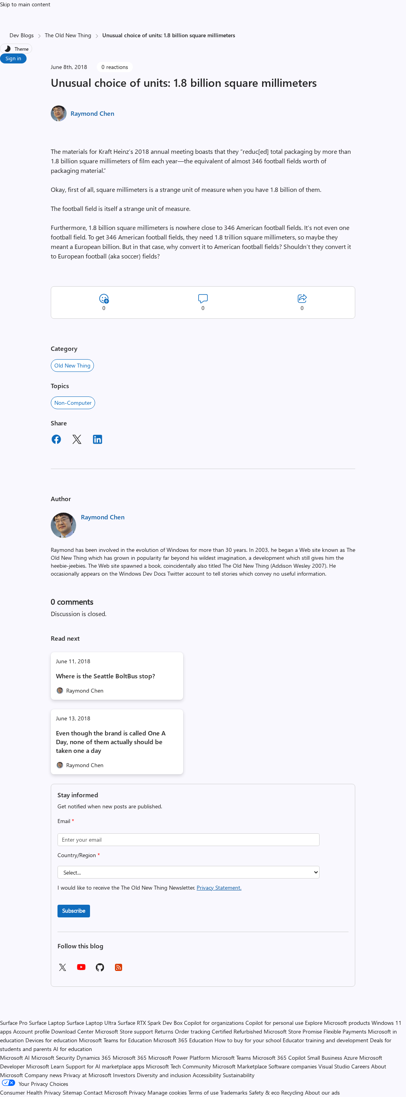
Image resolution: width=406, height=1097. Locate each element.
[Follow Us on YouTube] (81, 970)
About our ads (322, 1092)
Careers (360, 1066)
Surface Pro (13, 1022)
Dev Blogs (22, 35)
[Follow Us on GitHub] (100, 970)
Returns (164, 1031)
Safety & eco (264, 1092)
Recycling (292, 1092)
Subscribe (73, 910)
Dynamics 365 (94, 1057)
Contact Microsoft (105, 1092)
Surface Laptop (47, 1022)
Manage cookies (167, 1092)
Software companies (292, 1066)
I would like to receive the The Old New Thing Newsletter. (149, 887)
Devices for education (51, 1040)
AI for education (72, 1049)
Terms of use (203, 1092)
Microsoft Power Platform (179, 1057)
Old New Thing (72, 365)
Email (65, 821)
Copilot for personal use (274, 1022)
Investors (124, 1075)
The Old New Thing (68, 35)
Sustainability (239, 1075)
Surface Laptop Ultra (91, 1022)
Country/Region (78, 855)
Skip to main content (25, 4)
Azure (351, 1057)
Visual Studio (334, 1066)
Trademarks (233, 1092)
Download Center (72, 1031)
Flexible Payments (345, 1031)
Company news (43, 1075)
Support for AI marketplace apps (105, 1066)
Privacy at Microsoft (87, 1075)
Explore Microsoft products (337, 1022)
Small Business (324, 1057)
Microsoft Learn (45, 1066)
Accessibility (207, 1075)
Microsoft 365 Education (183, 1040)
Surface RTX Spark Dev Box (150, 1022)
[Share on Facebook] (56, 440)
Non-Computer (73, 402)
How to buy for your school (247, 1040)
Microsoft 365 (130, 1057)
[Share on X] (76, 440)
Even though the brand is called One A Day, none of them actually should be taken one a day (111, 741)
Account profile (31, 1031)
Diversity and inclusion (164, 1075)
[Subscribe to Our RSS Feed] (118, 970)
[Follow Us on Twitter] (62, 970)
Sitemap (72, 1092)
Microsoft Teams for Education (115, 1040)
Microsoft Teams (231, 1057)
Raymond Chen (92, 113)
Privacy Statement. (219, 887)
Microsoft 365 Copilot (279, 1057)
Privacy (138, 1092)
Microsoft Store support (124, 1031)
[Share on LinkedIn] (97, 440)
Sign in (13, 58)
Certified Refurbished (237, 1031)
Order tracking (192, 1031)
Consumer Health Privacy (30, 1092)
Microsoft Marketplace (240, 1066)
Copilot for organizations (214, 1022)
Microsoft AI (15, 1057)
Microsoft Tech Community (178, 1066)
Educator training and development (325, 1040)
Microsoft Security (53, 1057)
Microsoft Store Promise (293, 1031)
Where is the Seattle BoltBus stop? (105, 676)
